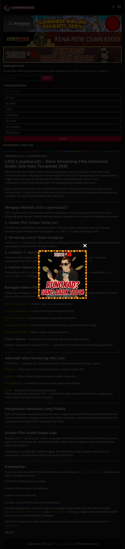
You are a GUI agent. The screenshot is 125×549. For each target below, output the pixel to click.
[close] (85, 246)
